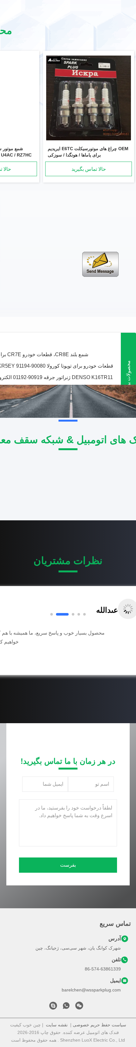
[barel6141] (53, 1007)
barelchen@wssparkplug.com (91, 989)
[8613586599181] (66, 1007)
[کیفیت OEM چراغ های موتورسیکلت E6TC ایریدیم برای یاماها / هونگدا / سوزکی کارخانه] (88, 98)
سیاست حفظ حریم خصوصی (99, 1024)
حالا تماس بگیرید (88, 169)
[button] (27, 650)
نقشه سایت (57, 1024)
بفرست (68, 865)
